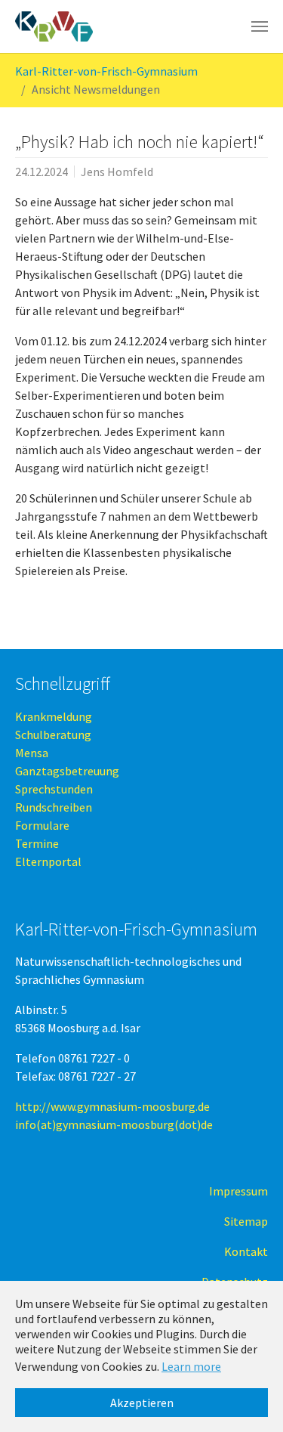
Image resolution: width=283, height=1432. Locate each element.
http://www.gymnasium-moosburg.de (112, 1106)
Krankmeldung (53, 716)
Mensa (31, 752)
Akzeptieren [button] (142, 1402)
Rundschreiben (53, 807)
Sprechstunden (54, 788)
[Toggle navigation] (259, 26)
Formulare (42, 825)
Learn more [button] (191, 1366)
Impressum (238, 1190)
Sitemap (246, 1221)
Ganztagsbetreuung (67, 770)
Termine (37, 843)
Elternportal (48, 861)
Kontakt (246, 1251)
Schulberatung (53, 734)
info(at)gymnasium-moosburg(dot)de (114, 1124)
